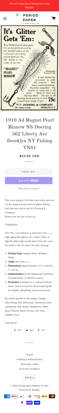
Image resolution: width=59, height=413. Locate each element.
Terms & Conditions (29, 368)
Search (29, 354)
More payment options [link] (28, 188)
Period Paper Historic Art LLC (33, 385)
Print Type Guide (29, 364)
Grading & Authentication (30, 359)
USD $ (28, 377)
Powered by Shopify (29, 389)
